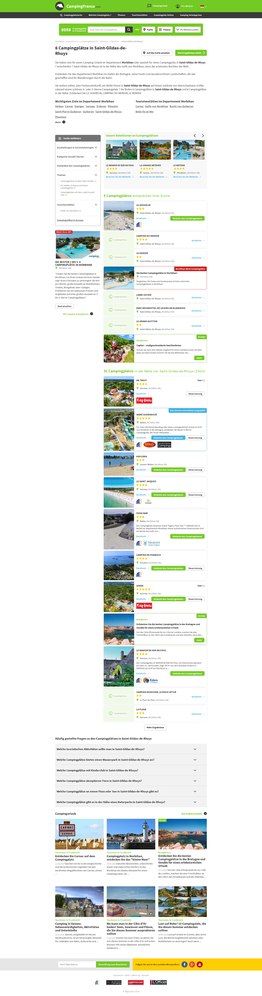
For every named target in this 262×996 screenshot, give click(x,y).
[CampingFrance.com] (131, 6)
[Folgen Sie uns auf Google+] (192, 964)
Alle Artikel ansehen (191, 813)
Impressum (118, 975)
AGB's (127, 975)
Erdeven (101, 106)
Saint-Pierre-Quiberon (68, 111)
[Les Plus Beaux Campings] (164, 446)
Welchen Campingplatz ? (100, 15)
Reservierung (195, 393)
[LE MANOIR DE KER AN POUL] (119, 666)
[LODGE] (119, 597)
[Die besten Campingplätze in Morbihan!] (119, 278)
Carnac (69, 106)
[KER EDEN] (119, 464)
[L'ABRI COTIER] (119, 297)
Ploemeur (61, 117)
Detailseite (141, 218)
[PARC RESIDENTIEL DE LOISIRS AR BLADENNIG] (119, 310)
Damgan (79, 106)
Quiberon (88, 111)
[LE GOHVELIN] (119, 215)
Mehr (199, 357)
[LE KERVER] (119, 257)
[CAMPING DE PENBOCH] (119, 565)
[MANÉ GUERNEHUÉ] (119, 429)
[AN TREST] (119, 391)
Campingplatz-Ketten (164, 15)
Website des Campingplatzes (187, 218)
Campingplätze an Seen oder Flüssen (78, 181)
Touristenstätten (139, 15)
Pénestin (113, 106)
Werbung (136, 975)
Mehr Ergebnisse (155, 727)
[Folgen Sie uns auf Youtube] (200, 964)
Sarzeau (90, 106)
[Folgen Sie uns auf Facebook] (184, 964)
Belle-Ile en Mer (145, 111)
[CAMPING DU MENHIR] (119, 240)
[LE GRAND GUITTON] (119, 325)
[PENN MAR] (119, 529)
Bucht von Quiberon (181, 106)
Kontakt (145, 975)
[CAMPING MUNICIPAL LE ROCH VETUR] (119, 696)
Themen (121, 15)
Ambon (59, 106)
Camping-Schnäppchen (191, 15)
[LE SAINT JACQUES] (119, 492)
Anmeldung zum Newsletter (113, 964)
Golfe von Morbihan (156, 106)
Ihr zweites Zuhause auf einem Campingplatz (74, 186)
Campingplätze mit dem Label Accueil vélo (77, 193)
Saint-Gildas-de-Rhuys (108, 111)
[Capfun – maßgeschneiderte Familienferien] (119, 348)
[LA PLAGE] (119, 713)
